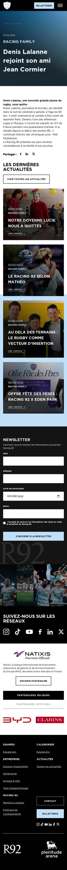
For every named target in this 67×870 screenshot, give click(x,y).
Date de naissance (13, 489)
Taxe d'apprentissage (15, 788)
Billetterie (50, 813)
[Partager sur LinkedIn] (26, 154)
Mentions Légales (13, 803)
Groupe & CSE (11, 781)
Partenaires (10, 774)
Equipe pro (9, 752)
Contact (50, 801)
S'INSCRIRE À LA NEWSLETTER (33, 536)
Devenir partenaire (33, 681)
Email (6, 506)
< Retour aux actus (12, 23)
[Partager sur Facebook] (20, 154)
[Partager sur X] (33, 154)
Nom (5, 453)
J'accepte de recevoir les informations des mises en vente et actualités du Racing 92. (34, 523)
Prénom (7, 471)
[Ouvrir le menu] (60, 5)
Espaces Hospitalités (15, 767)
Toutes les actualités (49, 767)
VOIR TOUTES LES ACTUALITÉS (26, 179)
